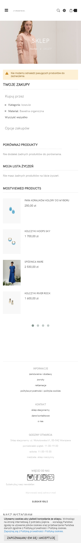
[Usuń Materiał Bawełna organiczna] (5, 111)
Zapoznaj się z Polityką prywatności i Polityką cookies (33, 531)
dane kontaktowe (41, 415)
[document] (40, 529)
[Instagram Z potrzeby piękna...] (30, 477)
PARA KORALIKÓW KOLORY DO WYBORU (47, 200)
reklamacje (40, 385)
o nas (40, 421)
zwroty (40, 379)
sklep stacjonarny (40, 409)
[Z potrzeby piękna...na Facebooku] (37, 477)
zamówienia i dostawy (40, 373)
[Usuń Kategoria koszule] (5, 104)
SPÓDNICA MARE (34, 261)
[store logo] (19, 10)
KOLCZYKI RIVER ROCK (38, 293)
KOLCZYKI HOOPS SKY (37, 231)
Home (33, 49)
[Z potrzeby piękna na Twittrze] (51, 477)
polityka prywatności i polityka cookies (40, 390)
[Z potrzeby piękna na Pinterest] (44, 477)
